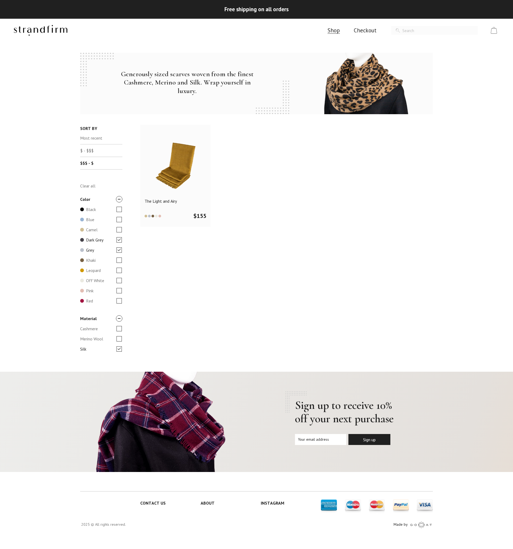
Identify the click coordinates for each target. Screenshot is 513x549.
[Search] (397, 30)
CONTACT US (153, 503)
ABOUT (208, 503)
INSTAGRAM (272, 503)
